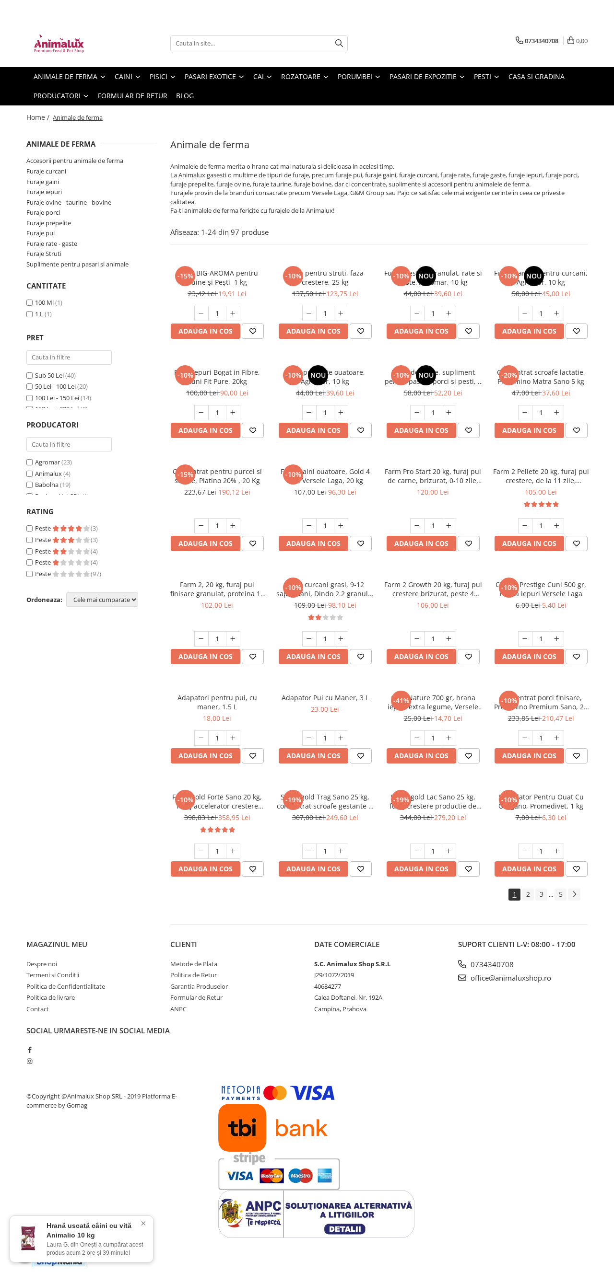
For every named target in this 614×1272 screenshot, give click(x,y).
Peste (43, 528)
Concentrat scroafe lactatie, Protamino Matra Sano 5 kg (541, 377)
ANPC (178, 1009)
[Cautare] (339, 43)
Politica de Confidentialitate (65, 986)
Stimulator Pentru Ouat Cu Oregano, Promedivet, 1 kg (541, 801)
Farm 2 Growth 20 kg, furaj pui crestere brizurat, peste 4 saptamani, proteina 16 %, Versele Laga (433, 589)
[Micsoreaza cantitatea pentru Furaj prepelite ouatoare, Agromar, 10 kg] (309, 412)
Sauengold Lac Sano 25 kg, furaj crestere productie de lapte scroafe (433, 801)
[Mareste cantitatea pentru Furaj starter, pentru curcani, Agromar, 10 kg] (557, 313)
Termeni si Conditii (52, 975)
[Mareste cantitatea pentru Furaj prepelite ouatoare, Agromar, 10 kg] (341, 412)
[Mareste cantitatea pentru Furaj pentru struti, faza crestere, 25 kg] (341, 313)
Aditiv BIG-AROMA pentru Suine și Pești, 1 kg (217, 277)
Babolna (47, 484)
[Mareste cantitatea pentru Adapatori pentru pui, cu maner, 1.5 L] (233, 738)
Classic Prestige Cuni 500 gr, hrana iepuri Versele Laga (541, 589)
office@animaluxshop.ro (510, 978)
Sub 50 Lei (49, 375)
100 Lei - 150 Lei (57, 397)
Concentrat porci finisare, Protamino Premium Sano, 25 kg (541, 702)
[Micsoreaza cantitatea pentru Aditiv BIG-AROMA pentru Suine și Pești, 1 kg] (201, 313)
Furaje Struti (43, 253)
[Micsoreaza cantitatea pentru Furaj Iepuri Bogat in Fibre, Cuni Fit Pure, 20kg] (201, 412)
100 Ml (44, 302)
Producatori (58, 95)
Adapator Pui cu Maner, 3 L (325, 697)
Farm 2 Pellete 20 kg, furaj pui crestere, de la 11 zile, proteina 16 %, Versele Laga (541, 476)
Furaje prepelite (48, 223)
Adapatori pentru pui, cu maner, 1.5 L (217, 702)
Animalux (48, 473)
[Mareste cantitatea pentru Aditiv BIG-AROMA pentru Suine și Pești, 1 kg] (233, 313)
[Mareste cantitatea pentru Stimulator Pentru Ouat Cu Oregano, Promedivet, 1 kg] (557, 851)
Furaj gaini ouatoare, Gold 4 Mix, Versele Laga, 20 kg (325, 476)
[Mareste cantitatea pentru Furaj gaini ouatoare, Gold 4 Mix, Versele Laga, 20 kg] (341, 525)
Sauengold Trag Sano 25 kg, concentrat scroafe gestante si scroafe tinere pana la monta (325, 801)
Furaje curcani (46, 171)
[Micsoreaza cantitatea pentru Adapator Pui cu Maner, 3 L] (309, 738)
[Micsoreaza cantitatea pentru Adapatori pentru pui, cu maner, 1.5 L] (201, 738)
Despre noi (41, 964)
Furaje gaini (42, 181)
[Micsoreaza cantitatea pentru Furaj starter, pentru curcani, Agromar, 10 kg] (525, 313)
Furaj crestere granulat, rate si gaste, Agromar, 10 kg (433, 277)
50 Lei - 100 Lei (55, 386)
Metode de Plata (193, 964)
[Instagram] (29, 1061)
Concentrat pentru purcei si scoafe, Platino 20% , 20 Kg (217, 476)
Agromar (47, 462)
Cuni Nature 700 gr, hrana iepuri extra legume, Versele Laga (433, 702)
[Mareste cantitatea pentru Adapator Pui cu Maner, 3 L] (341, 738)
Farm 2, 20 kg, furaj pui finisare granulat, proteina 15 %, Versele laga (217, 589)
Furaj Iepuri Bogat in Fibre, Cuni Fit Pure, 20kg (217, 377)
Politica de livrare (50, 997)
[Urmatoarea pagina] (574, 895)
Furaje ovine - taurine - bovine (68, 202)
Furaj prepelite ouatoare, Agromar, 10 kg (325, 377)
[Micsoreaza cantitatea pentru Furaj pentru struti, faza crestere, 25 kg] (309, 313)
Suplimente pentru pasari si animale (77, 264)
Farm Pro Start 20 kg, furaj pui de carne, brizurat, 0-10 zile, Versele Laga (433, 476)
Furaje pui (40, 233)
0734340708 (491, 964)
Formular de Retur (132, 95)
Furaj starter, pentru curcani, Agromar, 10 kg (541, 277)
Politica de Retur (193, 975)
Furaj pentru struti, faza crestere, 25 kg (325, 277)
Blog (185, 95)
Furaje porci (43, 212)
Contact (37, 1009)
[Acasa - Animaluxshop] (74, 43)
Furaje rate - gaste (51, 243)
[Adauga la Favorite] (253, 331)
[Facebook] (29, 1049)
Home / (38, 117)
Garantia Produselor (199, 986)
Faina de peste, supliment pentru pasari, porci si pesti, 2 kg (433, 377)
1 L (39, 314)
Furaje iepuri (44, 191)
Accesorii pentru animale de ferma (74, 160)
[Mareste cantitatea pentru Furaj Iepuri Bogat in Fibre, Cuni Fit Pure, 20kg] (233, 412)
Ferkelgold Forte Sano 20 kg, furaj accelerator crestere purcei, (217, 801)
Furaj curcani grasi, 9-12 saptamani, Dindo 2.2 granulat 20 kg (325, 589)
